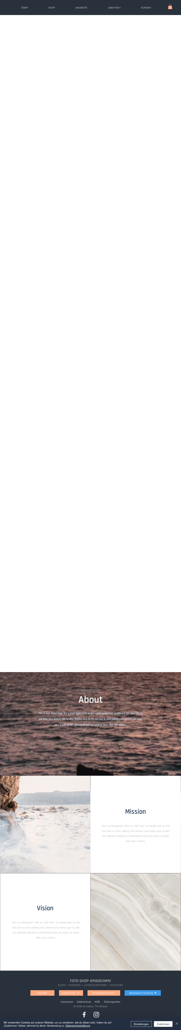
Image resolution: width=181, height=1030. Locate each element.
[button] (170, 6)
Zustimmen (163, 1024)
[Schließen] (177, 1024)
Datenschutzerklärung (78, 1025)
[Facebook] (84, 1014)
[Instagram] (96, 1014)
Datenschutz (84, 1001)
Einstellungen (141, 1024)
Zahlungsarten (112, 1001)
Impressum (67, 1001)
